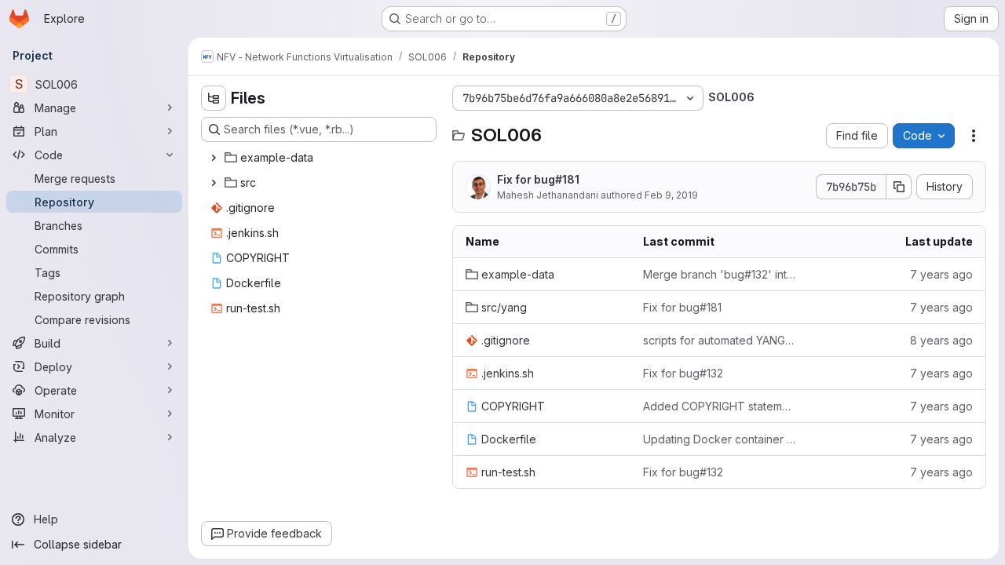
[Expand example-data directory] (213, 157)
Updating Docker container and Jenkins (719, 439)
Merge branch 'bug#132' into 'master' (719, 274)
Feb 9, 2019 (671, 195)
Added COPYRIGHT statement (719, 406)
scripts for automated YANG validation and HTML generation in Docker (719, 340)
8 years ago (941, 340)
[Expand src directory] (213, 182)
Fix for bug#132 (683, 373)
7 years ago (941, 274)
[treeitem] (320, 157)
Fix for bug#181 (538, 179)
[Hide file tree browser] (213, 98)
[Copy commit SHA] (899, 186)
